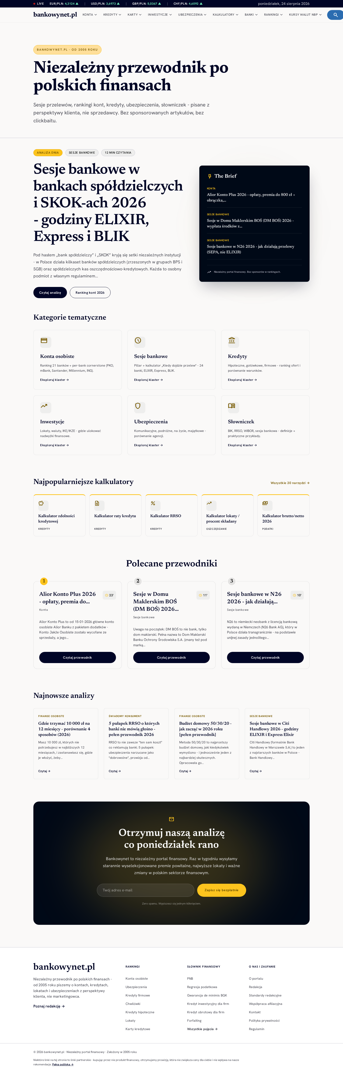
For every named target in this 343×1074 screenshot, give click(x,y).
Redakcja (255, 987)
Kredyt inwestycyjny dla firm (208, 1004)
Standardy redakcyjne (265, 995)
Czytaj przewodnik (77, 657)
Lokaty (130, 1020)
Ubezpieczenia (136, 987)
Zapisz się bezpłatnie (222, 890)
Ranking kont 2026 (90, 292)
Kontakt (255, 1012)
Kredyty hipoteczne (140, 1012)
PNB (190, 978)
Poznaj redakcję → (49, 1006)
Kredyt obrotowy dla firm (205, 1012)
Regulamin (256, 1029)
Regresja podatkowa (202, 987)
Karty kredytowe (138, 1029)
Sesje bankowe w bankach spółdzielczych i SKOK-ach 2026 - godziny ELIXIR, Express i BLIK (108, 204)
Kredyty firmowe (138, 995)
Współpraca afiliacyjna (265, 1004)
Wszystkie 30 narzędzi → (290, 483)
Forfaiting (194, 1020)
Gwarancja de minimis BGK (207, 995)
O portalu (256, 978)
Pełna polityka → (63, 1064)
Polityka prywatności (264, 1020)
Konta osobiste (137, 978)
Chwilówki (133, 1004)
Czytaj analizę (50, 292)
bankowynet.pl (55, 15)
